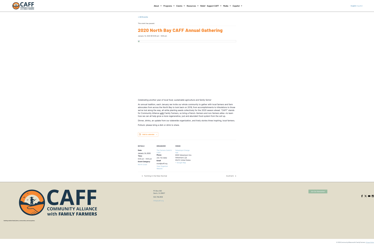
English (353, 6)
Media (225, 6)
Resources (191, 6)
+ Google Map (180, 163)
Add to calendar (148, 134)
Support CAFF (213, 6)
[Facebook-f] (362, 196)
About (156, 6)
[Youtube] (369, 196)
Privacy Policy (370, 242)
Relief (202, 6)
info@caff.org (158, 201)
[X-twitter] (365, 196)
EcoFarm (230, 176)
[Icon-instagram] (373, 196)
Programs (167, 6)
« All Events (143, 17)
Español (236, 6)
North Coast (142, 164)
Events (179, 6)
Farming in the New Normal (155, 176)
